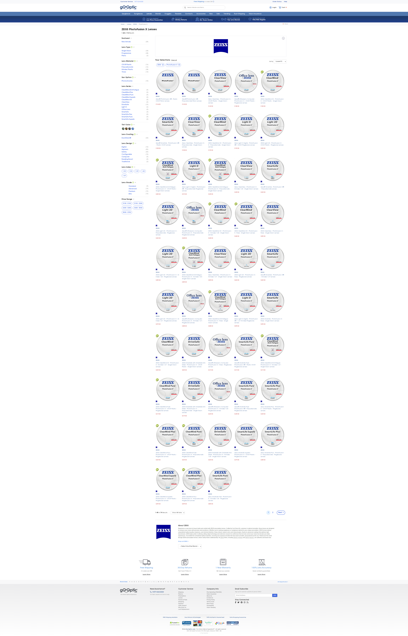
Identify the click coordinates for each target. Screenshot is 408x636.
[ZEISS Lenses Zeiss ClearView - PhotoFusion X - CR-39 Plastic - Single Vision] (220, 81)
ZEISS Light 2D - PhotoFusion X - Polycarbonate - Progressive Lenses (166, 233)
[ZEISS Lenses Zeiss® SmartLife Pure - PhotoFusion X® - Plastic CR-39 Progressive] (246, 345)
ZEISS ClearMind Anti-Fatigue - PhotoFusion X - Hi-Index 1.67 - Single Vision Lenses (271, 364)
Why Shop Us (182, 607)
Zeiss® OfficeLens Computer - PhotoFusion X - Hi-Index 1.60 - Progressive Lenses (218, 408)
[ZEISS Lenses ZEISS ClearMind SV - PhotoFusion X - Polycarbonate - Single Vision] (220, 125)
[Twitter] (238, 603)
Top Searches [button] (204, 633)
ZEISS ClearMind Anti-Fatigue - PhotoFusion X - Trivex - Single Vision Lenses (218, 320)
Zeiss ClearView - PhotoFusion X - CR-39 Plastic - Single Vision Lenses (219, 101)
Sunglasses (138, 14)
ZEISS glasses (249, 537)
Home (122, 24)
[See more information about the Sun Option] (133, 77)
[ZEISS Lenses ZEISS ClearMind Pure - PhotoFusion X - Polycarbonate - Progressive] (194, 435)
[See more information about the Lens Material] (135, 61)
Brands (158, 14)
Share (286, 24)
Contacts (189, 14)
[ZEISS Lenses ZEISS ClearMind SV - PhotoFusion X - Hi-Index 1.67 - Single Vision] (168, 345)
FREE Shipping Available (170, 617)
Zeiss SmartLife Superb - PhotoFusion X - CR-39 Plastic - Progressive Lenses (244, 454)
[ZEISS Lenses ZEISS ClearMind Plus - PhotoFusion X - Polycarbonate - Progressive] (194, 479)
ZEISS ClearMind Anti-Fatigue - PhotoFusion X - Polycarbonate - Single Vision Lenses (219, 189)
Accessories (201, 14)
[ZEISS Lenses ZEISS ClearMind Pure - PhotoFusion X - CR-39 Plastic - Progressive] (168, 389)
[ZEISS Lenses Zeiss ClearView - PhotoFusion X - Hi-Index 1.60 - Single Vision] (246, 169)
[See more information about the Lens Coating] (135, 134)
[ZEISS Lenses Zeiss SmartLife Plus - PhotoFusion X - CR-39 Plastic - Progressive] (273, 389)
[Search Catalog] (185, 8)
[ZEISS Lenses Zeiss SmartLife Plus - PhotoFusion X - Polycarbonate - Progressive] (273, 435)
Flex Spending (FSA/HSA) (214, 592)
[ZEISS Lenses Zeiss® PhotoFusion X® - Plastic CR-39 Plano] (168, 81)
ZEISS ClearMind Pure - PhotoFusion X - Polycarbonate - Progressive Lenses (193, 454)
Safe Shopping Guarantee (238, 617)
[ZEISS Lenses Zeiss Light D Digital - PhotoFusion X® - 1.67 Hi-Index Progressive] (246, 301)
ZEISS (135, 24)
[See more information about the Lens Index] (132, 167)
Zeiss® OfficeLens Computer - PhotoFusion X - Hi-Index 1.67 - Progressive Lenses (192, 320)
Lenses (149, 14)
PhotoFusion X (143, 24)
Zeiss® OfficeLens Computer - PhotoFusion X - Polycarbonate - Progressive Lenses (193, 233)
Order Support (182, 605)
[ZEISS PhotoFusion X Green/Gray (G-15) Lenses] (123, 128)
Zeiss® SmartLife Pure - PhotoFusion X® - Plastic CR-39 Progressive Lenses (245, 364)
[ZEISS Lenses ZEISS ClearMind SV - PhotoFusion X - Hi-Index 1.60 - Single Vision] (220, 213)
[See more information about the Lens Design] (133, 143)
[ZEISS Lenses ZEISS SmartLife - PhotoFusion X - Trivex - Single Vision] (273, 301)
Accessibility (210, 605)
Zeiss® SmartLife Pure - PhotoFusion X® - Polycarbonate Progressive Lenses (245, 408)
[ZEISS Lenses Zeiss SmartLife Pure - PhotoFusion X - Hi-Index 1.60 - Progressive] (220, 479)
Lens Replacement (183, 609)
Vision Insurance (211, 594)
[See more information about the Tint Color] (131, 125)
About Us (209, 596)
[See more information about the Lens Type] (131, 47)
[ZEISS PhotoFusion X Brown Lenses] (126, 128)
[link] (186, 623)
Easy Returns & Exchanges (193, 617)
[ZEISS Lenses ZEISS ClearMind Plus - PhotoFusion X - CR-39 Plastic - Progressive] (168, 435)
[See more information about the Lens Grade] (133, 182)
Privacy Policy (211, 599)
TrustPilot (208, 623)
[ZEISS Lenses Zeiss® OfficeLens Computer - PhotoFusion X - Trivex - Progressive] (220, 345)
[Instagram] (244, 603)
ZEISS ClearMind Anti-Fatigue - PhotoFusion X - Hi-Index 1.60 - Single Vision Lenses (192, 276)
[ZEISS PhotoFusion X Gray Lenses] (129, 128)
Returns (180, 594)
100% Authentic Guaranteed (215, 617)
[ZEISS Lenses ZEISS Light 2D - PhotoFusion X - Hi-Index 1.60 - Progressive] (168, 257)
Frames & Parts (182, 599)
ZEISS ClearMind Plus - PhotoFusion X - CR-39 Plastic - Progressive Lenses (166, 454)
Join (274, 595)
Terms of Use (210, 601)
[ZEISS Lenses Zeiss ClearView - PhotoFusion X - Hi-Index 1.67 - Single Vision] (220, 257)
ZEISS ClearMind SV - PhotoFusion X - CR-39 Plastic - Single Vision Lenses (272, 101)
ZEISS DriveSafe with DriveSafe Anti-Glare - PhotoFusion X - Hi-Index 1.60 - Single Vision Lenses (220, 454)
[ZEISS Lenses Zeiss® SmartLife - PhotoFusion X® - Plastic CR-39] (168, 125)
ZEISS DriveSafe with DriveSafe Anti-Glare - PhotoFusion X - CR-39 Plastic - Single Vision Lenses (194, 364)
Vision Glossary (211, 607)
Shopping (181, 601)
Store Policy (210, 603)
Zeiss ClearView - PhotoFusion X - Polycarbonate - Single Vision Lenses (193, 145)
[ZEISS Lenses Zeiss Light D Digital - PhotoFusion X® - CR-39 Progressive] (246, 125)
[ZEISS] (283, 39)
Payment (180, 603)
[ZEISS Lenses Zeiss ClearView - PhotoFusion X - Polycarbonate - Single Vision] (194, 125)
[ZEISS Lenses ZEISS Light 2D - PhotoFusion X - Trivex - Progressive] (246, 257)
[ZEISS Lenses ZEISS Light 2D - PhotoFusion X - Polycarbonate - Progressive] (168, 213)
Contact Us (210, 598)
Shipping (180, 592)
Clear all (174, 60)
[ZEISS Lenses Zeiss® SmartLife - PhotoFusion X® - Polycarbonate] (273, 169)
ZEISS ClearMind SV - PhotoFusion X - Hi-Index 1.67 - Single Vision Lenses (167, 364)
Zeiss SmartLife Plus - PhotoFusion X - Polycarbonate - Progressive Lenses (272, 454)
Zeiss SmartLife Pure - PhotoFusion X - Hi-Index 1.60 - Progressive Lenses (220, 498)
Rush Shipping (239, 14)
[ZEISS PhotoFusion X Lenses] (133, 591)
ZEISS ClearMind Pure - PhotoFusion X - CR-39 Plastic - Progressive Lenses (166, 408)
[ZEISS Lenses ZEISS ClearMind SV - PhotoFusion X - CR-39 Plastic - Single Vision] (273, 81)
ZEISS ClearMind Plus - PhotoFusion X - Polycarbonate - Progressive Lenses (193, 498)
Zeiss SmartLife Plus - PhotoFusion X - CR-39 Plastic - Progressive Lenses (272, 408)
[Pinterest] (241, 603)
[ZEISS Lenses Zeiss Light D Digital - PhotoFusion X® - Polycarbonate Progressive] (194, 169)
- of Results (161, 512)
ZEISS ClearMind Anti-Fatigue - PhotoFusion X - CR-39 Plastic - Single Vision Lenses (166, 189)
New (211, 14)
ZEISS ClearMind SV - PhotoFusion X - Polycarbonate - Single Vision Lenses (219, 145)
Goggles (168, 14)
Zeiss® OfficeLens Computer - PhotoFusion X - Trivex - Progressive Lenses (220, 364)
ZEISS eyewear (238, 537)
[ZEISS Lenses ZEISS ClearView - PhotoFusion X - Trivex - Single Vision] (273, 213)
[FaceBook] (235, 603)
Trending (227, 14)
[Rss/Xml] (247, 603)
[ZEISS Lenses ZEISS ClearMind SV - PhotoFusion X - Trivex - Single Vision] (246, 213)
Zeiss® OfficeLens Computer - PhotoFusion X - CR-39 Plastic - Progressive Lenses (244, 101)
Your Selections (162, 60)
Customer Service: (126, 1)
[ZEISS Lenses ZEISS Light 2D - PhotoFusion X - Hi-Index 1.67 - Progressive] (168, 301)
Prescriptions (182, 596)
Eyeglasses (126, 14)
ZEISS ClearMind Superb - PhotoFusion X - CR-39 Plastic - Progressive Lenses (166, 498)
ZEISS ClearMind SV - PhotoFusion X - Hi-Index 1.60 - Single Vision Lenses (219, 233)
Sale (218, 14)
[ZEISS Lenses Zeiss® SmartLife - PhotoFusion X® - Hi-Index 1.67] (273, 257)
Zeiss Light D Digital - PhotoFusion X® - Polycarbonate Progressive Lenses (193, 189)
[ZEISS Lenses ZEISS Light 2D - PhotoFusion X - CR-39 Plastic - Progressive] (273, 125)
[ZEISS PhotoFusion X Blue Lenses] (132, 128)
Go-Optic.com (190, 629)
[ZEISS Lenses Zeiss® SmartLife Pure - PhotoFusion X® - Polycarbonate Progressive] (246, 389)
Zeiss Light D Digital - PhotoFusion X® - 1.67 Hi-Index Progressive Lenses (246, 320)
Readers (178, 14)
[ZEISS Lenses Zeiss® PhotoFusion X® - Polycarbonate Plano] (194, 81)
